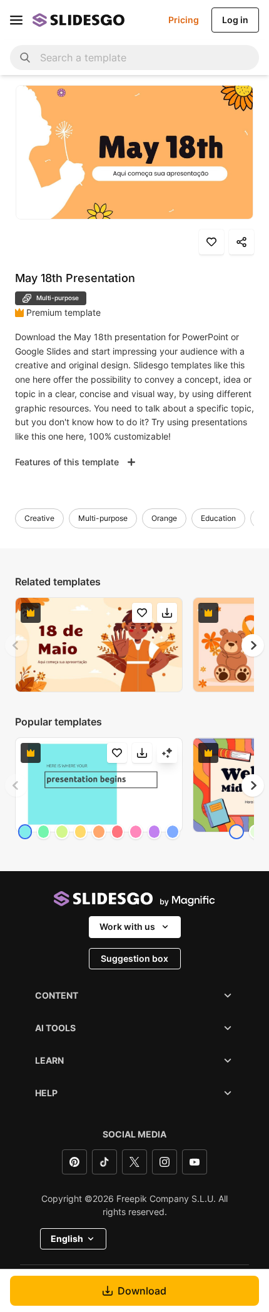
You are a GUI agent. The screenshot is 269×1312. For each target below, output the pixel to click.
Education (218, 518)
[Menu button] (16, 20)
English (67, 1238)
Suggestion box (134, 958)
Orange (164, 518)
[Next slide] (252, 645)
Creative (39, 518)
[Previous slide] (16, 645)
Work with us (127, 926)
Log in (235, 19)
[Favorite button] (211, 242)
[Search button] (25, 57)
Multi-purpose (103, 518)
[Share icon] (241, 242)
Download (142, 1290)
